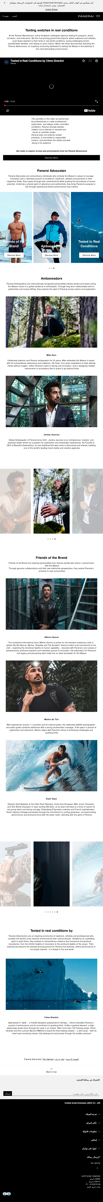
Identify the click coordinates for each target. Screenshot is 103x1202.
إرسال (7, 1093)
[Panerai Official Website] (85, 16)
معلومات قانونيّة (90, 1131)
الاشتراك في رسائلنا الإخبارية (88, 1079)
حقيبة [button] (6, 16)
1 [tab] (53, 268)
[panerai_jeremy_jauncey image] (51, 401)
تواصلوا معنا (95, 1162)
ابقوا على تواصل (89, 1148)
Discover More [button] (89, 255)
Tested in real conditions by (51, 930)
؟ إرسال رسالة (93, 1156)
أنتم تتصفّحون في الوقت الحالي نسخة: (68, 2)
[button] (51, 1070)
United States (51, 9)
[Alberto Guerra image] (51, 604)
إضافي (94, 1139)
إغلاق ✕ (4, 2)
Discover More (51, 157)
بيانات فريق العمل (93, 1187)
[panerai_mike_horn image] (51, 322)
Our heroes (48, 1059)
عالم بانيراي (59, 1059)
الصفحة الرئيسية (72, 1059)
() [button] (82, 1102)
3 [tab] (49, 268)
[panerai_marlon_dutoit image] (51, 686)
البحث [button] (14, 16)
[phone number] (51, 1168)
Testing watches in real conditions (51, 30)
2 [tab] (51, 268)
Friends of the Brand (51, 557)
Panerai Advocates (51, 170)
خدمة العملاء (91, 1114)
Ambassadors (51, 278)
